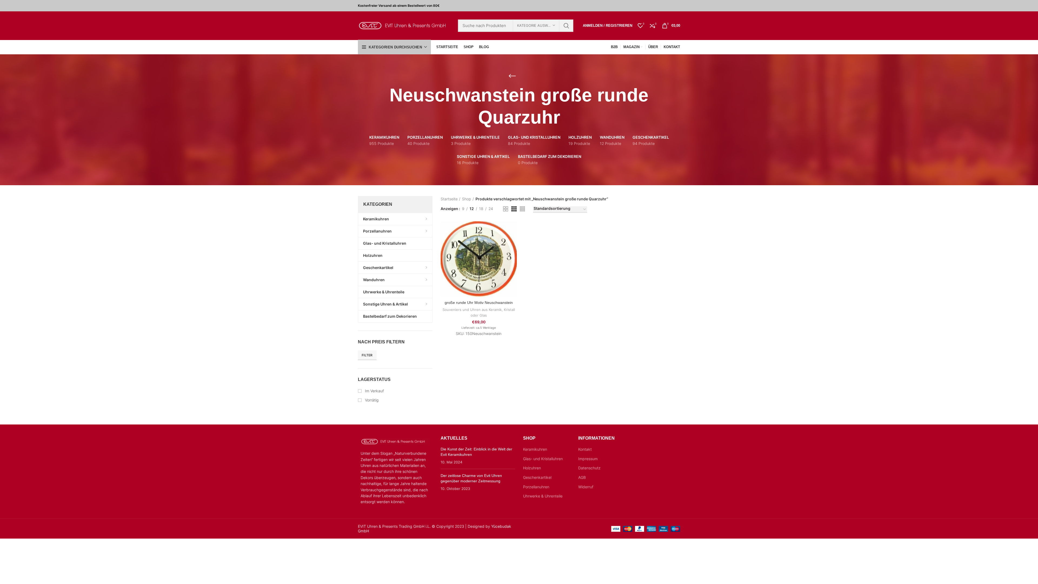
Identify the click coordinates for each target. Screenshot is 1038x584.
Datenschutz (589, 468)
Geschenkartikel (537, 477)
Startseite (449, 199)
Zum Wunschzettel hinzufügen (513, 254)
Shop (466, 199)
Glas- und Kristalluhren (543, 458)
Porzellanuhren (536, 487)
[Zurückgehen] (512, 76)
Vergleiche (513, 230)
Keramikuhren (535, 449)
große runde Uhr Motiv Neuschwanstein (479, 302)
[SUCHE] (566, 25)
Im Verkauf (374, 391)
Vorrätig (371, 400)
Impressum (588, 458)
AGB (582, 477)
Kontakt (585, 449)
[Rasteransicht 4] (522, 208)
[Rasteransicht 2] (505, 208)
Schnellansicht (513, 242)
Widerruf (585, 487)
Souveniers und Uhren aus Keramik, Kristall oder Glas (479, 312)
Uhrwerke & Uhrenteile (543, 496)
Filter (367, 355)
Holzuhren (532, 468)
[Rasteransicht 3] (514, 208)
